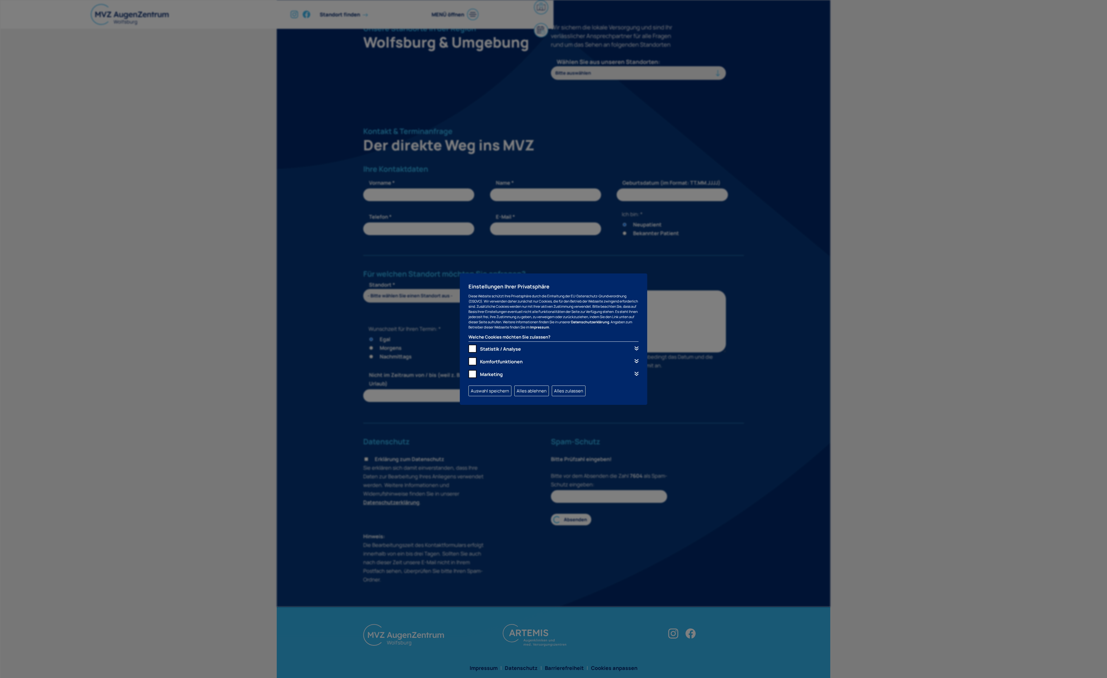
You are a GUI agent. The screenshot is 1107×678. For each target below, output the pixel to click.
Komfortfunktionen (501, 361)
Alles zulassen (568, 391)
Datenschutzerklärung (590, 322)
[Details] (637, 348)
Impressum (539, 327)
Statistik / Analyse (500, 349)
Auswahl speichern (490, 391)
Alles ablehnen (532, 391)
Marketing (491, 374)
